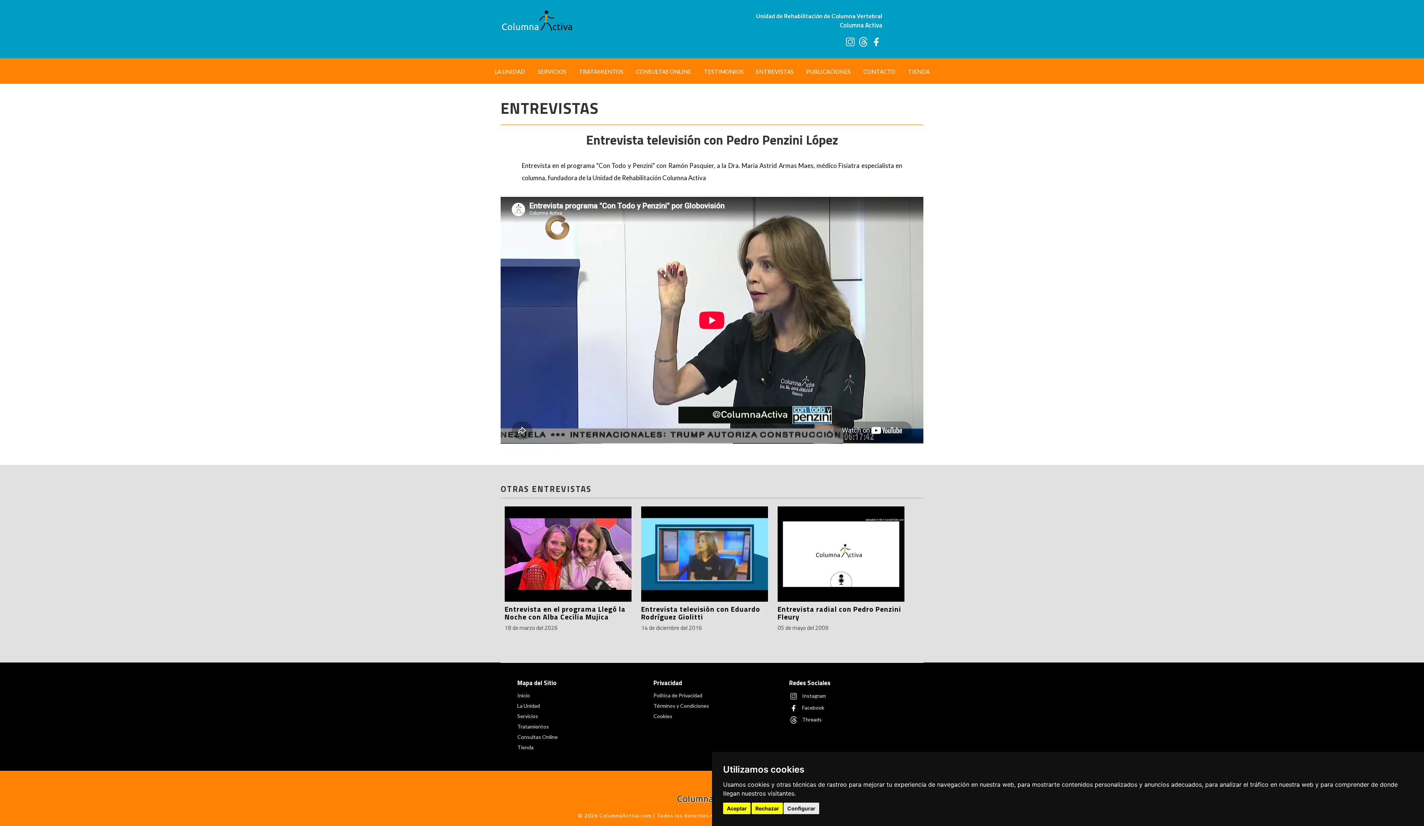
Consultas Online (663, 71)
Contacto (879, 71)
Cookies (662, 716)
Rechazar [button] (767, 808)
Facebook (812, 707)
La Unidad (509, 71)
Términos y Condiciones (681, 706)
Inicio (523, 695)
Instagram (813, 696)
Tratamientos (601, 71)
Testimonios (724, 71)
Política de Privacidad (677, 695)
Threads (811, 719)
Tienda (919, 71)
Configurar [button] (801, 808)
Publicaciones (828, 71)
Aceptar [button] (737, 808)
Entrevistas (775, 71)
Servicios (552, 71)
